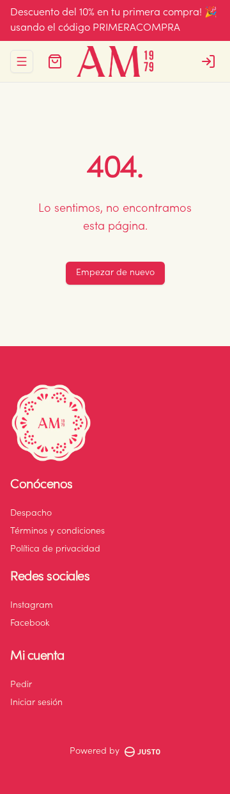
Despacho (31, 513)
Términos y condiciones (57, 531)
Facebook (29, 623)
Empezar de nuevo (115, 273)
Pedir (21, 685)
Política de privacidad (55, 549)
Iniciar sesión (36, 703)
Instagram (31, 605)
